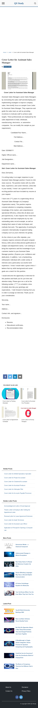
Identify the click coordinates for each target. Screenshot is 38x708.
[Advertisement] (19, 29)
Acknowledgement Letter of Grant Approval (17, 506)
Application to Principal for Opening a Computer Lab (18, 529)
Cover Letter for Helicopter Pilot (13, 489)
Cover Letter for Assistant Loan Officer (15, 524)
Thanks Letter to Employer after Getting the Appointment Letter (17, 511)
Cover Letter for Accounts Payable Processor (17, 493)
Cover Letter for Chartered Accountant (15, 481)
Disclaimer (25, 687)
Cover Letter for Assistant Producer (14, 485)
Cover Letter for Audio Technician (14, 520)
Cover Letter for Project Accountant (14, 477)
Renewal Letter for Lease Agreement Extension (18, 516)
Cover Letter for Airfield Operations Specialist (17, 474)
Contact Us (9, 691)
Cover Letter (7, 66)
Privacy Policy (26, 691)
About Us (8, 687)
